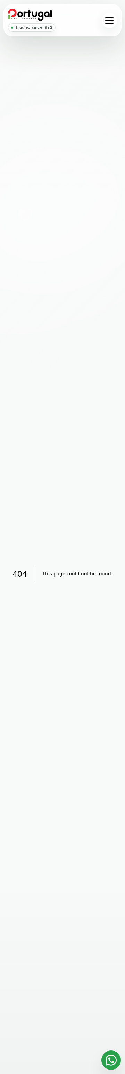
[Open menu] (109, 20)
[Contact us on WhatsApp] (111, 1060)
